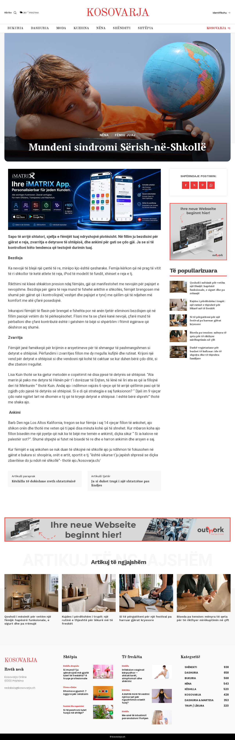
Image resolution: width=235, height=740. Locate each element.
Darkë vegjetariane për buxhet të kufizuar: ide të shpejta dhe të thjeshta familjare (206, 353)
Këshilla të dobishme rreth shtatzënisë (43, 481)
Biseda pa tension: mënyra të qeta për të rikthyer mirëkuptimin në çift (208, 336)
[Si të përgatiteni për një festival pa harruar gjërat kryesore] (178, 320)
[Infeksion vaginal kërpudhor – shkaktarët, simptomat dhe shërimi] (162, 672)
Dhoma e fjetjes (69, 687)
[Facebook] (185, 185)
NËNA (104, 135)
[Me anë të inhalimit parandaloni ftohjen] (162, 717)
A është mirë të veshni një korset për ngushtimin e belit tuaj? (135, 698)
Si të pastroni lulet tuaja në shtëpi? (74, 711)
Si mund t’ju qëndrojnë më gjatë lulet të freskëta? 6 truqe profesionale (76, 674)
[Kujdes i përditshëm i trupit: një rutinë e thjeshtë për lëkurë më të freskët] (178, 305)
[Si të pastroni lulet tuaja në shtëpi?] (103, 712)
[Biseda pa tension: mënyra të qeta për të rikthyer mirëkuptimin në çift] (178, 336)
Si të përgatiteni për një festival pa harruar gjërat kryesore (205, 320)
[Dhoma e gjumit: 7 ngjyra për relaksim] (103, 693)
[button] (11, 12)
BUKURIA (126, 690)
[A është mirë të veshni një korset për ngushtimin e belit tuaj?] (162, 696)
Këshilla (125, 666)
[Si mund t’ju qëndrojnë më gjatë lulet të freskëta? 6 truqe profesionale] (103, 672)
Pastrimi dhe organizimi (73, 706)
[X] (194, 185)
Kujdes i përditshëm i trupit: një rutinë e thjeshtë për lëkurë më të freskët (207, 304)
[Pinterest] (202, 185)
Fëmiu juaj (125, 135)
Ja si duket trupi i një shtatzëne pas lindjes (120, 483)
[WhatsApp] (211, 185)
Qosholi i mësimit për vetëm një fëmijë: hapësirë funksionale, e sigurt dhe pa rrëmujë (207, 288)
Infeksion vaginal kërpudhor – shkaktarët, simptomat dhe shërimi (133, 675)
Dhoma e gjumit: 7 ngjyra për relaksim (75, 692)
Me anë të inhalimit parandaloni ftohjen (135, 717)
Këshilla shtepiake (71, 666)
